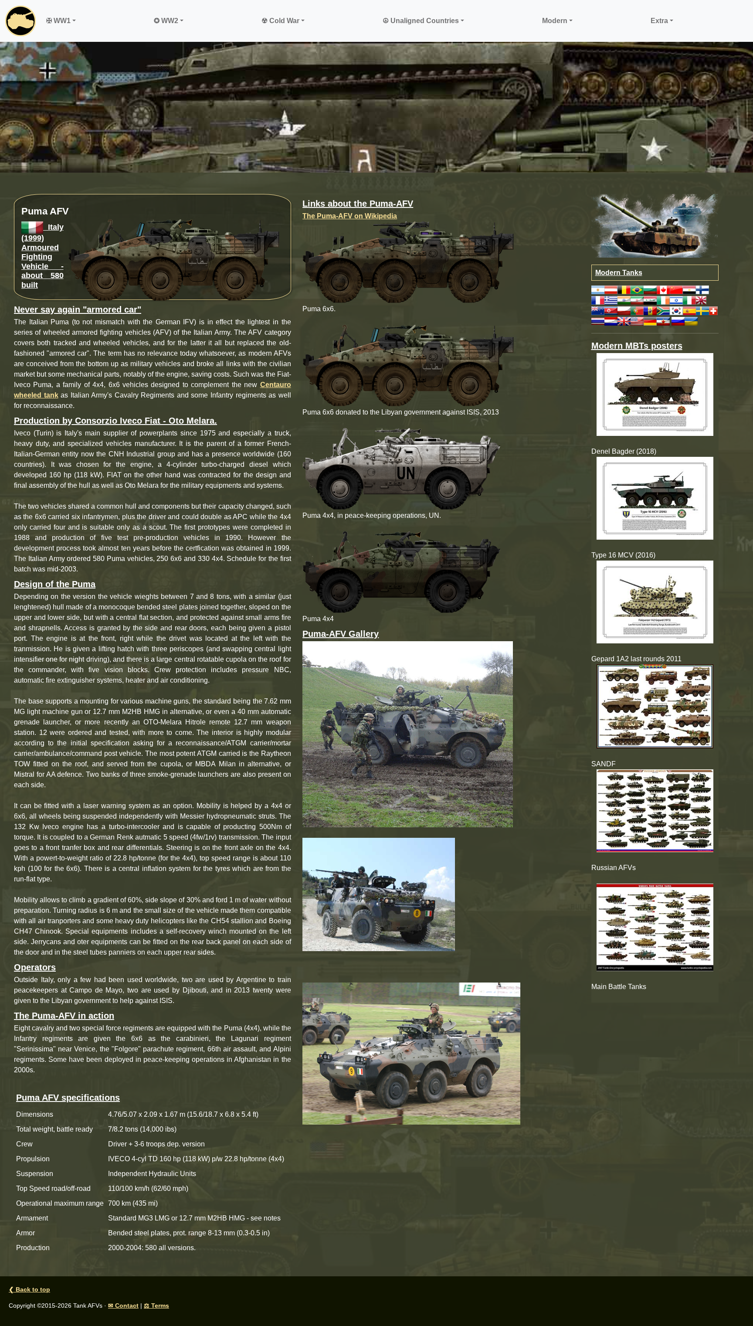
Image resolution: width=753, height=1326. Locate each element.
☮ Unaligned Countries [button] (421, 20)
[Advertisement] (376, 107)
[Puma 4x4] (378, 894)
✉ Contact (123, 1305)
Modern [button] (554, 20)
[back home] (20, 20)
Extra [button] (659, 20)
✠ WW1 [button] (58, 20)
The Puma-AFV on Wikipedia (349, 216)
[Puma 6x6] (411, 1053)
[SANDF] (655, 706)
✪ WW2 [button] (166, 20)
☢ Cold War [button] (280, 20)
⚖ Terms (156, 1305)
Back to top (29, 1289)
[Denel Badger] (655, 394)
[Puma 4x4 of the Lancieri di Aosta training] (407, 733)
